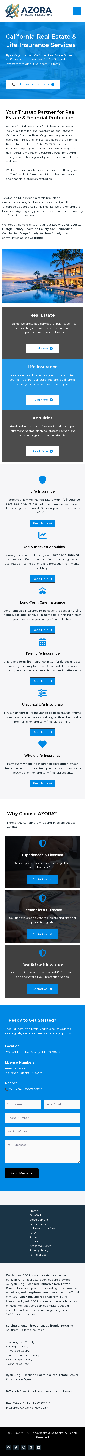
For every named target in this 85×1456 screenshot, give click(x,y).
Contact (35, 1241)
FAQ (33, 1232)
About (34, 1237)
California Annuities (42, 1228)
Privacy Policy (39, 1250)
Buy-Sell (35, 1215)
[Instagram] (23, 1447)
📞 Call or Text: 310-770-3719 (23, 1089)
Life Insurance (39, 1224)
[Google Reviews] (31, 1447)
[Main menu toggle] (77, 11)
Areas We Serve (40, 1245)
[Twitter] (16, 1447)
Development (39, 1219)
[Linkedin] (38, 1447)
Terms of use (38, 1254)
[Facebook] (8, 1447)
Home (34, 1210)
